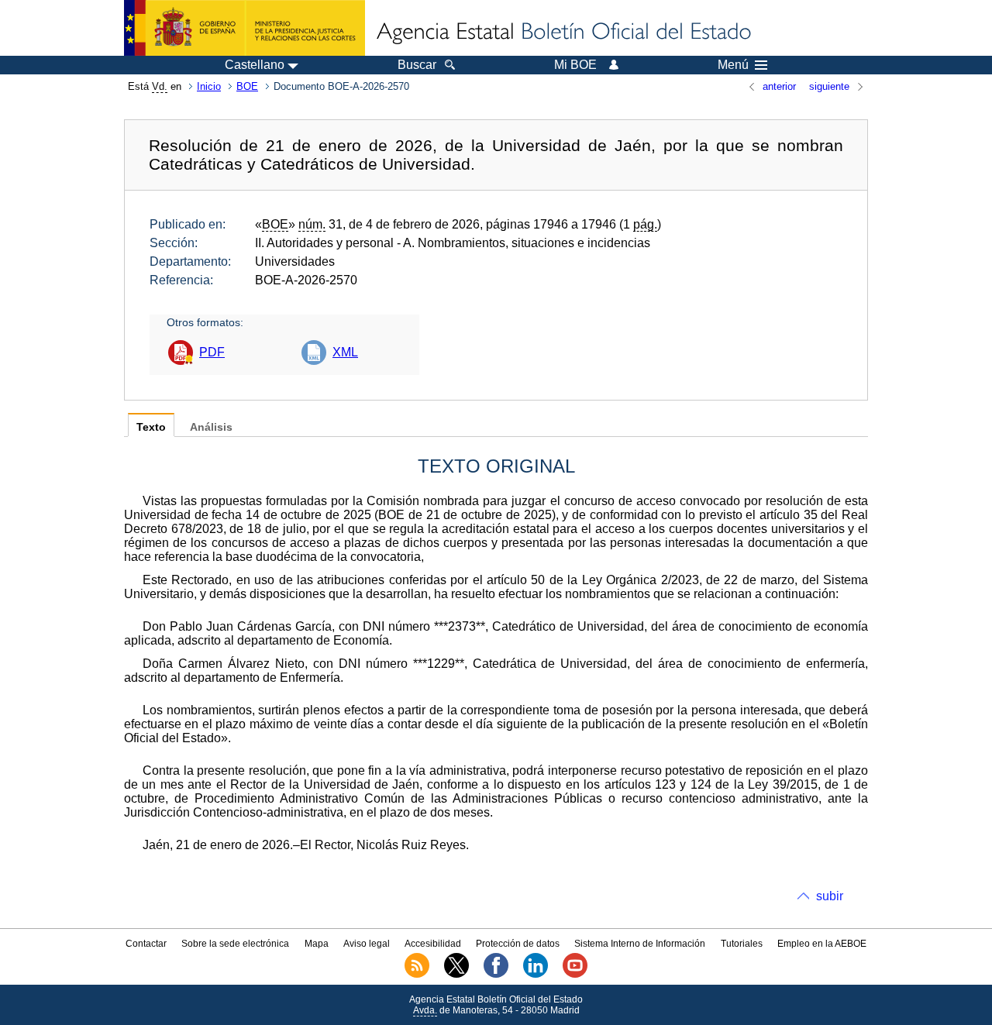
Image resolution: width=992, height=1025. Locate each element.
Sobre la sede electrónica (235, 943)
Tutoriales (742, 943)
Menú (733, 65)
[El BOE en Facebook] (496, 974)
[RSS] (417, 974)
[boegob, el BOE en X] (456, 974)
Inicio (209, 86)
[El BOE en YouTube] (575, 974)
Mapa (317, 943)
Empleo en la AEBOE (821, 943)
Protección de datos (518, 943)
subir (829, 896)
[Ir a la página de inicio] (562, 32)
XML (345, 352)
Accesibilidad (433, 943)
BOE (247, 86)
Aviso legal (366, 943)
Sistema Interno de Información (639, 943)
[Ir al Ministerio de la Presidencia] (244, 28)
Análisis (211, 427)
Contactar (146, 943)
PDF (212, 352)
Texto (151, 427)
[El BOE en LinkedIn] (535, 974)
